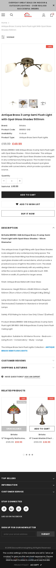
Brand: (4, 125)
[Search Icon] (11, 14)
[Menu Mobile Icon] (3, 15)
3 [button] (29, 454)
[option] (28, 70)
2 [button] (26, 454)
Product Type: (8, 137)
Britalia (22, 125)
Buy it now (28, 213)
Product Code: (8, 129)
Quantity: (5, 175)
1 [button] (23, 454)
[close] (53, 5)
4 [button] (32, 454)
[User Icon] (43, 14)
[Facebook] (4, 508)
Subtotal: (5, 186)
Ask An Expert (32, 376)
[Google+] (11, 508)
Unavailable (14, 428)
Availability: (6, 133)
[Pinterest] (26, 508)
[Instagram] (18, 508)
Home (4, 22)
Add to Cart (42, 428)
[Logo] (28, 15)
